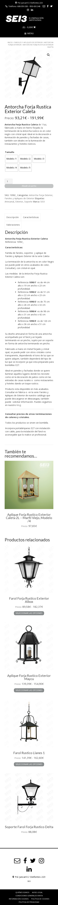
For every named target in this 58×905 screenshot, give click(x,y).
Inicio (10, 42)
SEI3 (42, 201)
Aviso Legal (37, 892)
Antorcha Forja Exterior (40, 195)
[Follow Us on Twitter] (51, 6)
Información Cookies (18, 899)
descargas (34, 398)
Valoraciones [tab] (13, 224)
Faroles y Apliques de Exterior (28, 42)
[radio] (11, 159)
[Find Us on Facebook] (47, 6)
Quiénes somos (22, 892)
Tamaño (9, 152)
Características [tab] (31, 217)
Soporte (28, 201)
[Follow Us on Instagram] (28, 10)
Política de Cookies (40, 899)
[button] (48, 55)
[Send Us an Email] (44, 6)
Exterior (19, 201)
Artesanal (9, 201)
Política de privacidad (29, 902)
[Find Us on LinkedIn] (32, 10)
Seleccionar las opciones (29, 613)
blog (19, 405)
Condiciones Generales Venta (29, 895)
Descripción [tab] (12, 217)
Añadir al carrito (29, 186)
